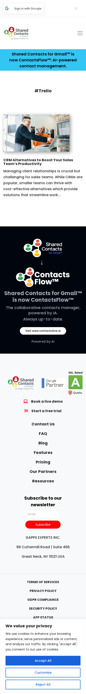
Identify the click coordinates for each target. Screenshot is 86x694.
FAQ (43, 433)
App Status (43, 617)
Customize (43, 672)
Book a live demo (47, 401)
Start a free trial (46, 410)
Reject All (43, 684)
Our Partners (43, 471)
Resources (43, 481)
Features (43, 452)
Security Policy (43, 608)
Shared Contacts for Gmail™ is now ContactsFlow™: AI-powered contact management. (43, 60)
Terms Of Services (43, 582)
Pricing (43, 462)
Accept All (43, 660)
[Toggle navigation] (80, 33)
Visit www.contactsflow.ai (43, 331)
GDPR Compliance (43, 599)
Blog (43, 443)
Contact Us (43, 424)
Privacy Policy (43, 591)
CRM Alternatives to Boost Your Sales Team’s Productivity (38, 162)
